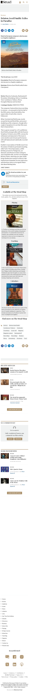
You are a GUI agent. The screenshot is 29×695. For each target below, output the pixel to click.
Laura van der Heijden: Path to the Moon (18, 481)
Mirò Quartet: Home (16, 469)
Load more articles (14, 409)
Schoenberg (12, 338)
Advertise (4, 633)
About (4, 640)
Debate (4, 618)
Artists (4, 601)
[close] (15, 29)
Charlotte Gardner (15, 403)
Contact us (5, 643)
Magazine (20, 330)
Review (12, 395)
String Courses (6, 631)
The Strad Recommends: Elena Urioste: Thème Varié (18, 398)
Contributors (20, 673)
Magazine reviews (8, 333)
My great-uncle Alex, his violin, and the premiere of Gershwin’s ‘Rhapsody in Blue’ (18, 384)
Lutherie (4, 611)
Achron (5, 325)
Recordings (6, 335)
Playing (14, 202)
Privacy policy (13, 677)
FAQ (26, 677)
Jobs (3, 613)
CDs (10, 197)
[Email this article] (12, 30)
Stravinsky (19, 338)
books (2, 197)
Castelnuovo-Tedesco (9, 328)
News (11, 368)
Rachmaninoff (18, 333)
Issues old (13, 330)
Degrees (4, 638)
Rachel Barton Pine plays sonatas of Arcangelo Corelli (19, 371)
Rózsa (5, 338)
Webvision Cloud (18, 690)
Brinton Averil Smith (14, 325)
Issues (3, 606)
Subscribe (5, 626)
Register (18, 439)
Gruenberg (6, 330)
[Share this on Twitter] (5, 30)
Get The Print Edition (8, 616)
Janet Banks (5, 24)
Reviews (3, 15)
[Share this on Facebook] (2, 30)
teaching (24, 195)
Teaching (14, 241)
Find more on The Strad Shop (14, 318)
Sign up (5, 186)
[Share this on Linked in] (9, 30)
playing (18, 195)
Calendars (14, 281)
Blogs (11, 380)
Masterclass (5, 645)
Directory (4, 621)
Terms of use (4, 677)
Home (4, 599)
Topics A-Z (19, 675)
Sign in (7, 27)
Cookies (21, 677)
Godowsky (20, 328)
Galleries (4, 604)
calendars (13, 197)
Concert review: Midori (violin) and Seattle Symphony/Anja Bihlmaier (18, 457)
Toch (25, 338)
